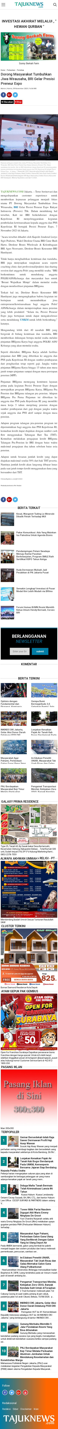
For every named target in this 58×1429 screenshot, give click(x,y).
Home (3, 70)
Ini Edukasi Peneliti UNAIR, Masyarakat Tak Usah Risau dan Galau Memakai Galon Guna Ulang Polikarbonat (43, 763)
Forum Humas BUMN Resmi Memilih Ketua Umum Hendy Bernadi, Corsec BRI (35, 610)
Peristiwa (20, 70)
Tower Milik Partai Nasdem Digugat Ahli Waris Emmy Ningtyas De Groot (35, 1212)
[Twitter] (15, 94)
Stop (19, 102)
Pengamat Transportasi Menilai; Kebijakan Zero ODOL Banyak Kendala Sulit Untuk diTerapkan (43, 790)
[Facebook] (3, 94)
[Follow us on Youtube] (25, 1392)
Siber (15, 1409)
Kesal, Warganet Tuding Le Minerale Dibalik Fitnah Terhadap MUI (35, 515)
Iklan (36, 1409)
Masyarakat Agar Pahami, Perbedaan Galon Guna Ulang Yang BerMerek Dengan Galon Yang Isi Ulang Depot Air (14, 763)
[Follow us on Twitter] (11, 1392)
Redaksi (6, 1409)
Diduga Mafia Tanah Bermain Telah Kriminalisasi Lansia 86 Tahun (36, 1188)
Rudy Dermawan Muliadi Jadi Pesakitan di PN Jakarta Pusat (32, 571)
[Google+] (9, 94)
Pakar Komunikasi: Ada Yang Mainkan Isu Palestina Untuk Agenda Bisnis (36, 534)
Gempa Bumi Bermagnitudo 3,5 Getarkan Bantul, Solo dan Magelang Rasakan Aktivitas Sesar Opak (43, 706)
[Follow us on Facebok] (4, 1392)
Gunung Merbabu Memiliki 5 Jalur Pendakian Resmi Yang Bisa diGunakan (36, 1327)
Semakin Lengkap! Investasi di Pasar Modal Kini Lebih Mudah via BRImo (35, 590)
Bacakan (8, 102)
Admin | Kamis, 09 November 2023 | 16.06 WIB (18, 89)
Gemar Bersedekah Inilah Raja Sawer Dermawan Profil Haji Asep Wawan (37, 1140)
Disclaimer (26, 1409)
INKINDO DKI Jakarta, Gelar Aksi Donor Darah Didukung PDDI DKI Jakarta (13, 733)
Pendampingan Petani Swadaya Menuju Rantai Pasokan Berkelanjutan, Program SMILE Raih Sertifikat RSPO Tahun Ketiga (35, 555)
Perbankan (11, 70)
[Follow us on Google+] (18, 1392)
